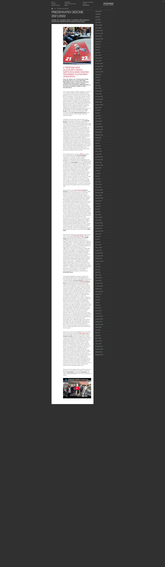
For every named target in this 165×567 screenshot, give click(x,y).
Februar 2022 (98, 151)
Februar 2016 (98, 341)
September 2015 (99, 354)
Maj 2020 (97, 209)
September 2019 (99, 231)
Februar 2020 (98, 217)
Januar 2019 (98, 250)
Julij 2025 (97, 44)
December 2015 (99, 346)
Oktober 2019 (98, 228)
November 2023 (99, 99)
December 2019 (99, 223)
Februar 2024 (98, 91)
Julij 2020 (97, 203)
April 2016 (97, 335)
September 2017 (99, 291)
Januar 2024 (98, 93)
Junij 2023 (97, 110)
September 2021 (99, 165)
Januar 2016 (98, 343)
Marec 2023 (98, 118)
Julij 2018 (97, 264)
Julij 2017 (97, 297)
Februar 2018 (98, 277)
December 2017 (99, 283)
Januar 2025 (98, 61)
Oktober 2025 (98, 36)
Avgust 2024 (98, 74)
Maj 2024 (97, 82)
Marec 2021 (98, 181)
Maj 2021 (97, 176)
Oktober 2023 (98, 102)
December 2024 (99, 63)
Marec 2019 (98, 244)
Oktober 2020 (98, 195)
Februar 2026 (98, 25)
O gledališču (67, 2)
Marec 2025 (98, 55)
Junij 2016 (97, 330)
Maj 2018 (97, 269)
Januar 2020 (98, 220)
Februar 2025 (98, 58)
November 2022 (99, 129)
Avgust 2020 (98, 201)
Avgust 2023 (98, 107)
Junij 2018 (97, 266)
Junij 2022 (97, 140)
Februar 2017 (98, 310)
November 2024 (99, 66)
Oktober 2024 (98, 69)
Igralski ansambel (56, 5)
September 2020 (99, 198)
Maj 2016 (97, 332)
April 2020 (97, 212)
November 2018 (99, 255)
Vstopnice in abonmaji (88, 2)
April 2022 (97, 146)
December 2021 (99, 157)
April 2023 (97, 115)
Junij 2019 (97, 236)
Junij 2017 (97, 299)
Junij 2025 (97, 47)
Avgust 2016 (98, 327)
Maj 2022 (97, 143)
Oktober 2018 (98, 258)
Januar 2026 (98, 28)
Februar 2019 (98, 247)
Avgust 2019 (98, 233)
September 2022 (99, 135)
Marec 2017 (98, 308)
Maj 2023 (97, 113)
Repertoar (54, 3)
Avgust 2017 (98, 294)
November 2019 (99, 225)
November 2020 (99, 192)
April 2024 (97, 85)
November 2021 (99, 159)
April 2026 (97, 19)
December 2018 (99, 253)
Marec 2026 (98, 22)
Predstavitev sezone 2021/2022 (62, 8)
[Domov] (108, 4)
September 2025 (99, 39)
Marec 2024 (98, 88)
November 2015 (99, 349)
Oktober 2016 (98, 321)
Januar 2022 (98, 154)
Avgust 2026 (98, 11)
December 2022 (99, 126)
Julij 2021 (97, 170)
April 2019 (97, 242)
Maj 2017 (97, 302)
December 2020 (99, 190)
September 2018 (99, 261)
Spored (53, 2)
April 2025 (97, 52)
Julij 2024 (97, 77)
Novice (66, 5)
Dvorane (85, 3)
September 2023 (99, 104)
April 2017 (97, 305)
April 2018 (97, 272)
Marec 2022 (98, 148)
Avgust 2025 (98, 41)
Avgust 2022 (98, 137)
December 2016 (99, 316)
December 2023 (99, 96)
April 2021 (97, 179)
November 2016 (99, 319)
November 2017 (99, 286)
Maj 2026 (97, 17)
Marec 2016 (98, 338)
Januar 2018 (98, 280)
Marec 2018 (98, 275)
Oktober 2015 (98, 352)
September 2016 (99, 324)
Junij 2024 (97, 80)
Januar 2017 (98, 313)
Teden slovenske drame (70, 3)
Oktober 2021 (98, 162)
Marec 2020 (98, 214)
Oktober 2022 (98, 132)
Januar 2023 (98, 124)
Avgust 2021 (98, 168)
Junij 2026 (97, 14)
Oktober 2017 (98, 288)
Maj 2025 (97, 49)
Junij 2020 (97, 206)
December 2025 (99, 30)
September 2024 (99, 71)
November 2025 (99, 33)
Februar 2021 (98, 184)
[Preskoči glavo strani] (163, 1)
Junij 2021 (97, 173)
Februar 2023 (98, 121)
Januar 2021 (98, 187)
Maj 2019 (97, 239)
